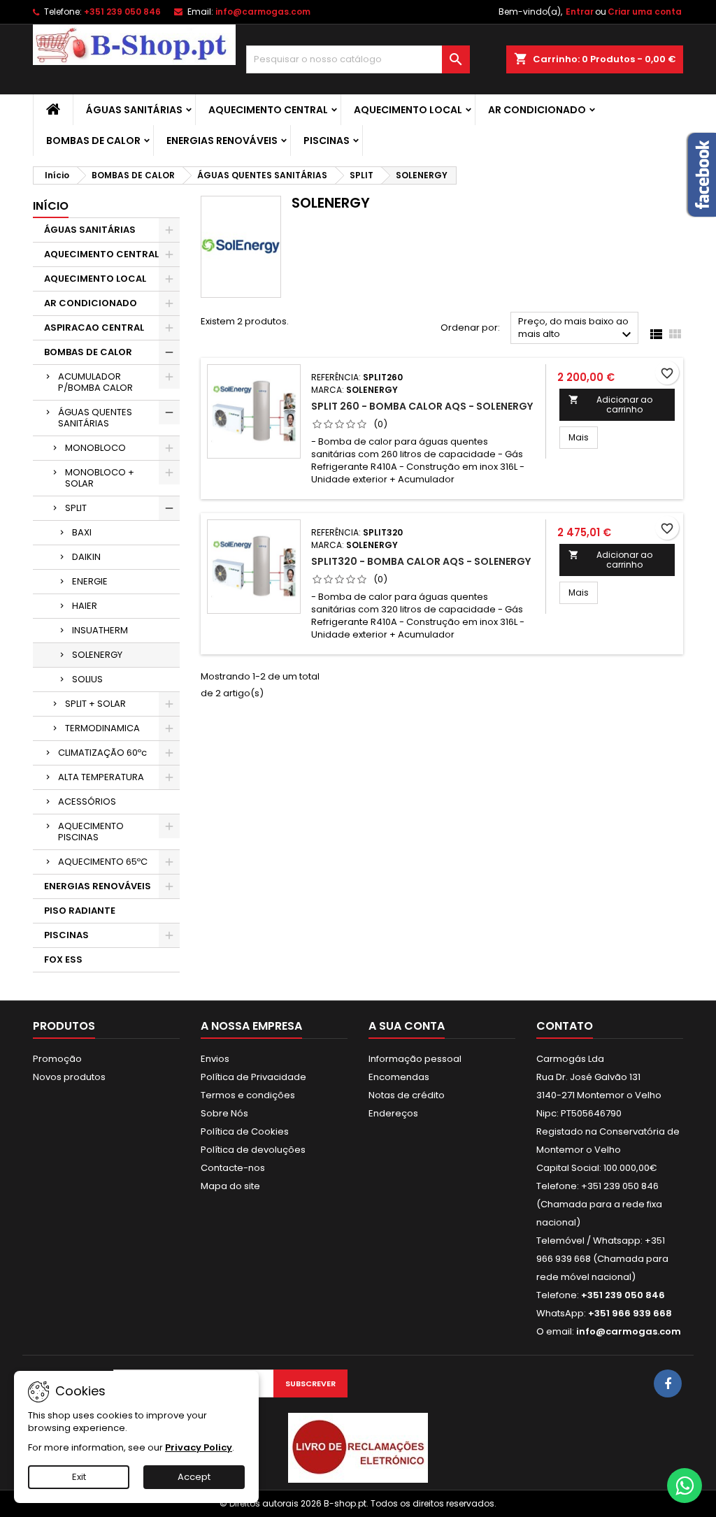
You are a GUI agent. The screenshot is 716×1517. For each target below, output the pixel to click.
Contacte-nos (233, 1167)
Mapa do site (230, 1186)
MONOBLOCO (95, 447)
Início (51, 206)
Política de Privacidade (253, 1077)
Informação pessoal (414, 1058)
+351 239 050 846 (122, 11)
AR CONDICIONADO (537, 110)
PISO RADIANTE (79, 910)
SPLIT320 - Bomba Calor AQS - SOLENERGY (421, 561)
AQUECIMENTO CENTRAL (268, 110)
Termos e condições (248, 1095)
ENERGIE (90, 581)
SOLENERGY (97, 654)
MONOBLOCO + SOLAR (99, 478)
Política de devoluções (253, 1149)
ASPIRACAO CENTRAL (94, 327)
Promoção (57, 1058)
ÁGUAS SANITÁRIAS (134, 110)
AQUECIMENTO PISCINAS (91, 831)
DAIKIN (86, 556)
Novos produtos (69, 1077)
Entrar (580, 11)
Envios (215, 1058)
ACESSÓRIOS (87, 801)
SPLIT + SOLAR (95, 703)
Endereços (393, 1113)
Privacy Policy (198, 1447)
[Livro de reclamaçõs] (358, 1447)
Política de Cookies (245, 1131)
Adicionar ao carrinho (610, 404)
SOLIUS (87, 679)
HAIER (84, 605)
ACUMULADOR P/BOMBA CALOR (95, 382)
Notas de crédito (406, 1095)
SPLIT (76, 508)
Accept (194, 1476)
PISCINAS (326, 141)
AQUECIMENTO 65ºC (103, 861)
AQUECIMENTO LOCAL (408, 110)
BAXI (82, 532)
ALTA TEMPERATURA (101, 777)
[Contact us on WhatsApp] (684, 1485)
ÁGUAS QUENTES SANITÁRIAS (95, 417)
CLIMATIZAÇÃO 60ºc (102, 752)
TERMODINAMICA (102, 728)
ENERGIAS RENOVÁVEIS (222, 141)
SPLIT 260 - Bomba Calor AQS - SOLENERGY (422, 406)
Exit (79, 1476)
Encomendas (398, 1077)
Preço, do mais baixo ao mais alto (576, 329)
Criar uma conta (645, 11)
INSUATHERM (100, 630)
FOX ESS (63, 959)
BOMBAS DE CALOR (93, 141)
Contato (564, 1026)
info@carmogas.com (262, 11)
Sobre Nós (224, 1113)
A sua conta (406, 1026)
